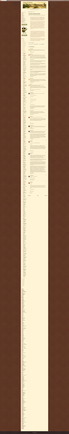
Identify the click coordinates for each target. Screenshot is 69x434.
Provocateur (22, 388)
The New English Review (23, 369)
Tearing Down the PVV (24, 144)
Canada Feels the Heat (24, 75)
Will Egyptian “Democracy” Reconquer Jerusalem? (24, 158)
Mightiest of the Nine (23, 365)
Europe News (22, 324)
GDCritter (22, 332)
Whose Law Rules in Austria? (25, 143)
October (23, 44)
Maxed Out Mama (23, 363)
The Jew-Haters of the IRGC (24, 57)
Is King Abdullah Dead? (24, 240)
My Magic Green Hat (24, 106)
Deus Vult (22, 316)
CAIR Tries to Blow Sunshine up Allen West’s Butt (25, 112)
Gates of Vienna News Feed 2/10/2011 (24, 232)
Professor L (31, 125)
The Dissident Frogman (23, 318)
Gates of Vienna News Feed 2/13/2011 (24, 204)
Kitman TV (22, 354)
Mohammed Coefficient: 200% (25, 235)
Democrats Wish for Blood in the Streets (24, 101)
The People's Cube (23, 379)
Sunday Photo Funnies (24, 209)
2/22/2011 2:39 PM (32, 76)
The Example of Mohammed (24, 119)
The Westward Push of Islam (24, 90)
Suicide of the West (23, 406)
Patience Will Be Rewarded (24, 237)
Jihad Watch (33, 42)
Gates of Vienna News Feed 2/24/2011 (24, 89)
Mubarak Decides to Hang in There (24, 238)
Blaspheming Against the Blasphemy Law (24, 136)
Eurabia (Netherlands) (23, 323)
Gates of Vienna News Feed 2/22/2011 (24, 108)
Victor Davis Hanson (23, 339)
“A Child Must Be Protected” (24, 129)
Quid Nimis (22, 389)
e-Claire (22, 321)
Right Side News (23, 394)
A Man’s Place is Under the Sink (24, 147)
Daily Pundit (22, 315)
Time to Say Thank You (24, 179)
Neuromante (22, 368)
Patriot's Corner (23, 378)
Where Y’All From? (24, 170)
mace (30, 84)
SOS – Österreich (23, 404)
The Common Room (23, 311)
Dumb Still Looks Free (23, 320)
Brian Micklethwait (23, 364)
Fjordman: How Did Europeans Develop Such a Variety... (24, 270)
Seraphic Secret (23, 400)
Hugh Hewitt (22, 340)
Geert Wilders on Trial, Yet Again (24, 273)
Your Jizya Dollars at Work (25, 103)
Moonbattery (22, 367)
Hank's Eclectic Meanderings (24, 338)
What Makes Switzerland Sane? (24, 174)
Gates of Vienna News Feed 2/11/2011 (24, 221)
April (23, 50)
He (35, 23)
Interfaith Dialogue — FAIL (24, 225)
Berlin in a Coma (24, 110)
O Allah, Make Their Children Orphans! (25, 85)
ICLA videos (22, 345)
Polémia (22, 382)
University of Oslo (42, 18)
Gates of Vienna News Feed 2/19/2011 (24, 141)
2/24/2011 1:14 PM (32, 191)
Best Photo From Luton (24, 217)
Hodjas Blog (22, 341)
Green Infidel (22, 336)
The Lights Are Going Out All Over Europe (24, 272)
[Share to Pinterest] (43, 44)
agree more (33, 189)
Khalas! (22, 353)
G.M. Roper (22, 396)
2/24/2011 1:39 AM (32, 138)
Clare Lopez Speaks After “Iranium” (24, 253)
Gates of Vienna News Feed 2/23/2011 (24, 95)
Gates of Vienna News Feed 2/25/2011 (24, 79)
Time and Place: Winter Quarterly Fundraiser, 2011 (24, 176)
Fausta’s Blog (23, 325)
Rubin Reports (23, 397)
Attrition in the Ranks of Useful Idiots (24, 65)
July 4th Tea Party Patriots (23, 352)
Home (38, 195)
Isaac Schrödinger (23, 399)
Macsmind (22, 360)
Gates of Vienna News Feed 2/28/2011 (24, 54)
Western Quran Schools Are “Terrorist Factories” (24, 99)
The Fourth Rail (23, 329)
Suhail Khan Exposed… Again (24, 206)
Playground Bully (24, 67)
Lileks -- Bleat (23, 358)
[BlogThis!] (41, 44)
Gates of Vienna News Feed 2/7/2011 (24, 264)
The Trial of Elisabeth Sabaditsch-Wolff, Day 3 (25, 192)
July (23, 47)
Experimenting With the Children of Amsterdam (24, 257)
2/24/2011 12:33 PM (32, 179)
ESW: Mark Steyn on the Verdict (25, 146)
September (24, 45)
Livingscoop (22, 359)
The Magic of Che (24, 109)
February (24, 52)
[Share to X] (42, 44)
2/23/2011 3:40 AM (32, 114)
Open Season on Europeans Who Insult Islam (24, 122)
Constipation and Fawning (24, 182)
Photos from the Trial (25, 186)
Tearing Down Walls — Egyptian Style (25, 92)
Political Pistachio (23, 384)
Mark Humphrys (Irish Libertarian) (24, 344)
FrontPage (22, 330)
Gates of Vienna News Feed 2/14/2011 (24, 196)
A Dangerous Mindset (24, 241)
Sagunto (31, 116)
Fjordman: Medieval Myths (34, 13)
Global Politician (23, 335)
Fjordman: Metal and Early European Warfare (25, 128)
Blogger (35, 432)
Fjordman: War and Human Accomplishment (24, 178)
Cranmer (22, 313)
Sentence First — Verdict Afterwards (24, 153)
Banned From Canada (24, 87)
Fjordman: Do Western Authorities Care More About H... (24, 219)
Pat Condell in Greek (25, 84)
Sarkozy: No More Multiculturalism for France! (24, 223)
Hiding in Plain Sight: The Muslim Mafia (24, 247)
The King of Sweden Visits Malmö (24, 149)
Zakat (32, 59)
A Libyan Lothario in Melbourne (25, 248)
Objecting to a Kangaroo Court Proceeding (24, 202)
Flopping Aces (23, 327)
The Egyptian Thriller (24, 207)
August (23, 46)
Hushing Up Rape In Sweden (24, 76)
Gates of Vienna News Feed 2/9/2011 (24, 245)
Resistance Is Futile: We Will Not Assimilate (25, 56)
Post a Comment (30, 192)
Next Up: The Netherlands (24, 189)
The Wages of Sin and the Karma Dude (24, 126)
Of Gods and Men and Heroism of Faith (24, 138)
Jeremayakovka (23, 350)
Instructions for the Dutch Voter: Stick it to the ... (24, 164)
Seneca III (22, 16)
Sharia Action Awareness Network (24, 401)
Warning (23, 114)
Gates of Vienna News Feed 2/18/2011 (24, 151)
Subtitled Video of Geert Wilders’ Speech (24, 261)
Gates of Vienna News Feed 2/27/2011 (24, 63)
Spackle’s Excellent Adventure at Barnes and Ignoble (24, 82)
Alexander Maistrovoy (24, 22)
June (23, 48)
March (23, 51)
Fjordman (31, 48)
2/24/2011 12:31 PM (32, 173)
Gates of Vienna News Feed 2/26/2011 (24, 70)
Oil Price (22, 373)
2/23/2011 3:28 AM (32, 108)
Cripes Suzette (23, 314)
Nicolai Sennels (23, 17)
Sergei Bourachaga (23, 18)
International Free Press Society (24, 348)
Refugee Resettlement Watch (24, 392)
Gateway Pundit (23, 331)
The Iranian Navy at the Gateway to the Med (24, 134)
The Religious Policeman (23, 393)
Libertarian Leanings (23, 357)
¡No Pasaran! (22, 370)
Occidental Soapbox (23, 372)
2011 (22, 41)
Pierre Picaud (23, 21)
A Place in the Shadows (24, 139)
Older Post (46, 195)
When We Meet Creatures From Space (24, 251)
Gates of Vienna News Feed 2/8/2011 (24, 255)
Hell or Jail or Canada (24, 80)
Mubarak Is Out (24, 226)
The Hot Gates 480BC (23, 343)
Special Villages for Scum (24, 243)
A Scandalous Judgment (24, 187)
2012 (22, 40)
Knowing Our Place (24, 113)
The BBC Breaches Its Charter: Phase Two (25, 59)
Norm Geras (22, 333)
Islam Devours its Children (24, 259)
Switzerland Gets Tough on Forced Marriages (24, 72)
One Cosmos (22, 374)
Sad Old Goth (23, 398)
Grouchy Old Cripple (23, 337)
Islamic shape (34, 32)
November (24, 43)
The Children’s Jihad (24, 66)
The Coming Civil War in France (24, 190)
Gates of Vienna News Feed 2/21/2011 (24, 117)
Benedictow (34, 18)
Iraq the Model (23, 349)
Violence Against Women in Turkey (24, 68)
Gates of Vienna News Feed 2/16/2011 (24, 172)
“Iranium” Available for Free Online (24, 266)
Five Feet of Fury (23, 326)
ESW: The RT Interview (24, 194)
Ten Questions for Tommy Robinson (24, 169)
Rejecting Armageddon (24, 262)
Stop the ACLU (23, 405)
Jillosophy (22, 351)
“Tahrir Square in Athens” (24, 104)
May (23, 49)
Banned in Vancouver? (24, 93)
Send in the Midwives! (24, 234)
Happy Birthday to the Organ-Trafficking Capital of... (24, 167)
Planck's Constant (23, 381)
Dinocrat (22, 317)
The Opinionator (23, 376)
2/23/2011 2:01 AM (32, 90)
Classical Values (23, 310)
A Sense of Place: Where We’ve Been (24, 160)
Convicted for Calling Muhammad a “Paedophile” (24, 155)
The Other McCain (23, 377)
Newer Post (29, 195)
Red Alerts (22, 391)
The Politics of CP (23, 385)
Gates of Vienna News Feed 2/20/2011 (24, 132)
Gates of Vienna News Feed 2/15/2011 (24, 184)
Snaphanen (22, 403)
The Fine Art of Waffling (24, 124)
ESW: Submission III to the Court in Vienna (25, 199)
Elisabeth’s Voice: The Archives (24, 120)
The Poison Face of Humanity (24, 61)
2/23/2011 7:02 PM (32, 123)
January (23, 277)
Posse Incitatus (23, 386)
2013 (22, 39)
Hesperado (31, 92)
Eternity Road (23, 322)
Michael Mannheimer (24, 20)
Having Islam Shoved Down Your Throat (24, 230)
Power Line (22, 387)
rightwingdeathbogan (23, 395)
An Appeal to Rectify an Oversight (24, 211)
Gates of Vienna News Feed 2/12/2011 (24, 213)
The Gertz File (23, 334)
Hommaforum (23, 342)
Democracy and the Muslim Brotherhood (24, 228)
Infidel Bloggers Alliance (23, 346)
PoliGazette (22, 383)
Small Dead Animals (23, 402)
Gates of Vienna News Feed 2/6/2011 (24, 276)
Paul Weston (23, 13)
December (24, 42)
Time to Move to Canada (24, 267)
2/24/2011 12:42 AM (32, 128)
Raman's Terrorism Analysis (24, 390)
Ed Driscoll (22, 319)
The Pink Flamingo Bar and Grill (24, 380)
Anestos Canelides (23, 19)
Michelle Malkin (23, 361)
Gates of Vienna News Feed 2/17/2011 (24, 162)
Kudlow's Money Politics (23, 355)
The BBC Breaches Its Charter (24, 181)
